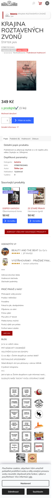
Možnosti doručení (8, 113)
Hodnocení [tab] (25, 139)
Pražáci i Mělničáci (8, 298)
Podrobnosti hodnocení (35, 52)
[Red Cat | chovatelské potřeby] (39, 436)
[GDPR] (39, 447)
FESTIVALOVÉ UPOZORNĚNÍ (13, 359)
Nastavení (26, 483)
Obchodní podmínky (9, 281)
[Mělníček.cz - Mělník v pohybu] (39, 425)
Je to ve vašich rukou (9, 344)
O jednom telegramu (9, 367)
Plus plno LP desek (9, 317)
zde (30, 476)
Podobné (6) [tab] (15, 139)
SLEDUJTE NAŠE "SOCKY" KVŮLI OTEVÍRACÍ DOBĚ (22, 378)
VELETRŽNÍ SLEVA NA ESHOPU (14, 352)
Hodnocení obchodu (9, 278)
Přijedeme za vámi (8, 309)
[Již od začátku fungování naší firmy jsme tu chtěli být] (14, 447)
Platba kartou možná (9, 321)
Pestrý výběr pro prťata (10, 324)
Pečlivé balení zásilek (10, 328)
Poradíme (5, 301)
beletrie (17, 162)
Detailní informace (8, 127)
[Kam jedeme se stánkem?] (20, 458)
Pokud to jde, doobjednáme (12, 305)
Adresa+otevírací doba (10, 275)
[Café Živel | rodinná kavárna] (39, 392)
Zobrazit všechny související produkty (26, 232)
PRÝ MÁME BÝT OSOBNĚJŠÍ (13, 348)
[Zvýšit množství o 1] (10, 118)
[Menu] (47, 3)
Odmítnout (13, 491)
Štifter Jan (18, 168)
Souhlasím (38, 491)
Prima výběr (6, 313)
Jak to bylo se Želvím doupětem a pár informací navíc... (23, 374)
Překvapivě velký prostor (11, 294)
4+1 (2, 371)
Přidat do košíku (24, 120)
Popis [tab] (5, 139)
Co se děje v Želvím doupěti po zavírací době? (20, 355)
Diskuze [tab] (35, 139)
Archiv (6, 333)
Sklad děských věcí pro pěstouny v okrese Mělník (21, 363)
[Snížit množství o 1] (10, 121)
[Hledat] (33, 3)
